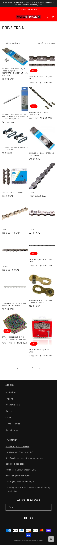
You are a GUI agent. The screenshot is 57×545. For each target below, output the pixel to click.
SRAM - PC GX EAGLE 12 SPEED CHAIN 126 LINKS (40, 113)
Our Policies (11, 392)
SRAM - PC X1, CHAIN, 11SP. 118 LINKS (40, 261)
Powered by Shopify (37, 540)
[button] (3, 17)
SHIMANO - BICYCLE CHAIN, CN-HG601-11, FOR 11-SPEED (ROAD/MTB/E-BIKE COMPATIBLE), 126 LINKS (15, 72)
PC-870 (31, 229)
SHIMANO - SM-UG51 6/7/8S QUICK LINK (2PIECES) (15, 148)
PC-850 (31, 192)
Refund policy (12, 430)
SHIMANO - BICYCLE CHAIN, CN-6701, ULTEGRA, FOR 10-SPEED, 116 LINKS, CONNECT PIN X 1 (15, 116)
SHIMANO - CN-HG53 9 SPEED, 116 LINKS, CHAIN (41, 154)
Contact (9, 417)
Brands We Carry (13, 404)
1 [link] (17, 367)
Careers (9, 411)
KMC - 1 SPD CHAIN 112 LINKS (13, 192)
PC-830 (5, 266)
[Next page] (40, 368)
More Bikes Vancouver (24, 540)
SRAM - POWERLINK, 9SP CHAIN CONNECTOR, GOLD (40, 301)
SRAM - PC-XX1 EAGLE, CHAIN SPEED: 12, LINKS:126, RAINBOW (14, 338)
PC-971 (4, 229)
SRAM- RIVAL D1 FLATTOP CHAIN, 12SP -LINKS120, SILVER (14, 304)
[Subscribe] (48, 507)
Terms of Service (13, 423)
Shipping (9, 398)
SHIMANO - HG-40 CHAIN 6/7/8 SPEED (40, 78)
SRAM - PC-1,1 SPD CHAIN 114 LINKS (39, 351)
